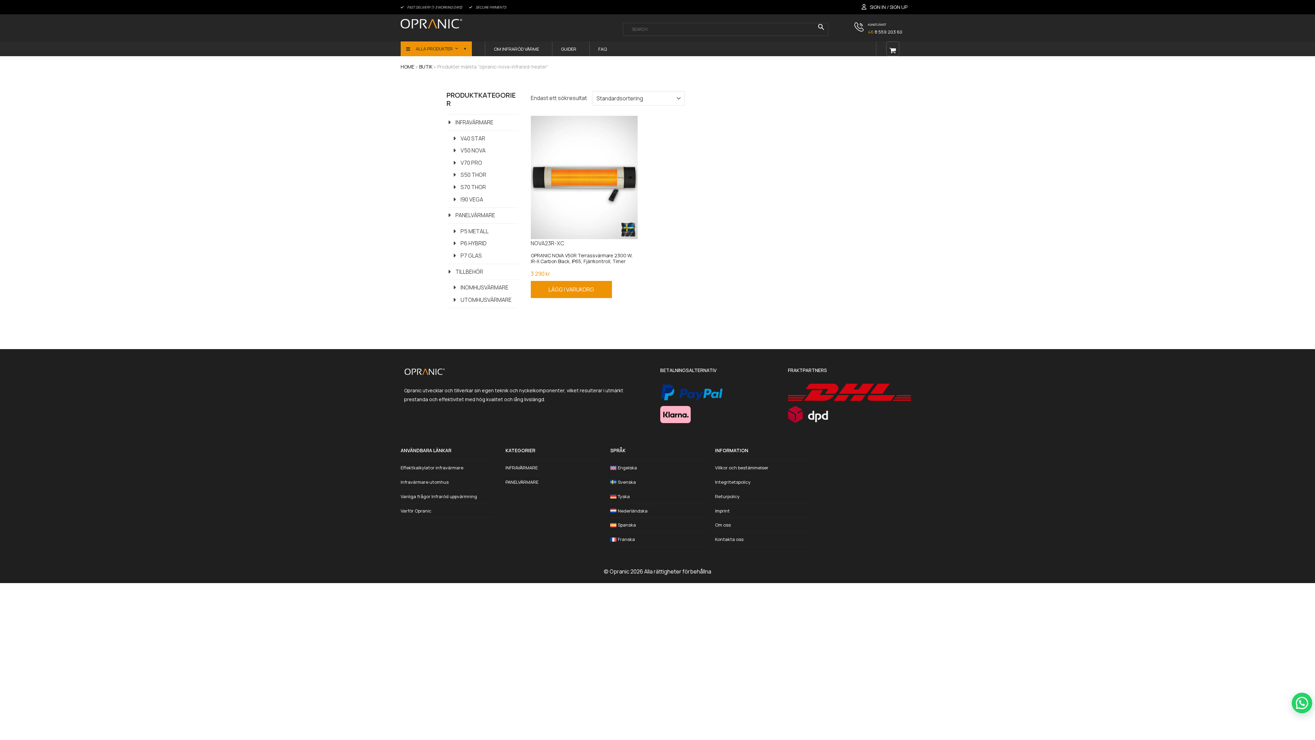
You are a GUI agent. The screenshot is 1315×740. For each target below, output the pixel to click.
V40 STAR (473, 138)
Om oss (723, 525)
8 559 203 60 (885, 32)
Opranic (619, 571)
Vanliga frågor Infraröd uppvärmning (439, 496)
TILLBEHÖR (469, 271)
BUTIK (426, 66)
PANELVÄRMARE (475, 215)
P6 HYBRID (474, 243)
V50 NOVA (473, 150)
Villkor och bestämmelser (741, 468)
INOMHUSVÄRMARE (485, 287)
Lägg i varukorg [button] (571, 289)
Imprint (722, 511)
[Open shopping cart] (892, 48)
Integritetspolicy (733, 482)
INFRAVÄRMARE (474, 122)
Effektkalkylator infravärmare (432, 468)
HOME (407, 66)
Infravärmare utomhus (425, 482)
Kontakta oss (729, 539)
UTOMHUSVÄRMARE (486, 300)
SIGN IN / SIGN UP (888, 7)
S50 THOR (473, 174)
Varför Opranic (416, 511)
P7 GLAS (471, 255)
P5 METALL (475, 231)
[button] (1302, 703)
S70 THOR (473, 187)
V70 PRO (471, 162)
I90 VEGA (472, 199)
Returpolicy (727, 496)
